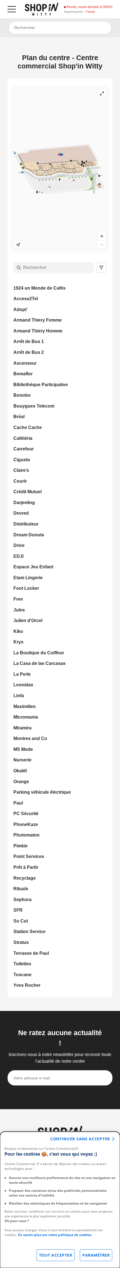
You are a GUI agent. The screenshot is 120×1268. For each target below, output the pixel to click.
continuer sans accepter (80, 1138)
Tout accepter (55, 1255)
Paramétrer (96, 1255)
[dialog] (60, 1200)
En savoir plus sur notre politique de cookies (55, 1234)
